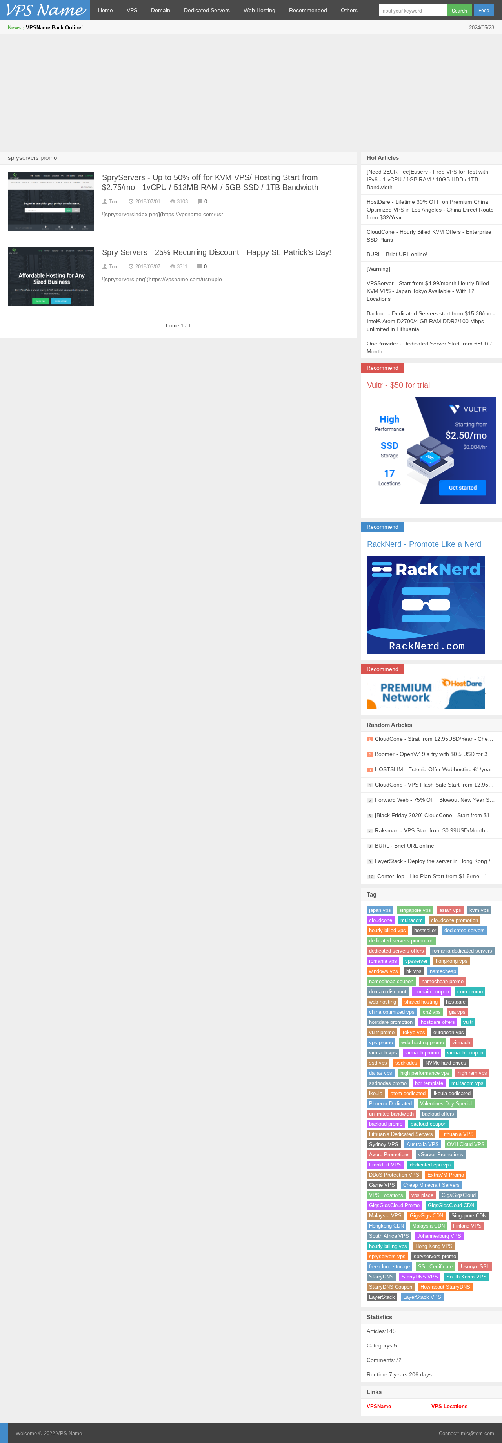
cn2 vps (432, 1012)
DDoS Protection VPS (394, 1175)
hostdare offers (438, 1022)
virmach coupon (465, 1053)
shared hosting (421, 1002)
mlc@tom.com (477, 1433)
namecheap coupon (391, 981)
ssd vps (378, 1063)
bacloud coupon (428, 1124)
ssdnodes (406, 1063)
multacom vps (467, 1083)
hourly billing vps (388, 1246)
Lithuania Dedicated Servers (401, 1134)
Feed (483, 10)
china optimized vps (392, 1012)
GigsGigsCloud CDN (451, 1205)
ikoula (375, 1093)
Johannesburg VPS (439, 1236)
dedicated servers (464, 930)
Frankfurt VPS (385, 1165)
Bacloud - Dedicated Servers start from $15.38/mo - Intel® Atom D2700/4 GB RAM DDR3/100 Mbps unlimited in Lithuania (431, 321)
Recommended (308, 10)
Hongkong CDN (386, 1226)
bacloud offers (438, 1114)
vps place (422, 1195)
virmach (461, 1042)
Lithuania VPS (457, 1134)
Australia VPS (423, 1144)
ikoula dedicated (452, 1093)
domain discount (387, 992)
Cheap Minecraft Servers (431, 1185)
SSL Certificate (435, 1266)
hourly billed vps (387, 930)
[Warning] (378, 269)
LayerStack (382, 1297)
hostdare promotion (391, 1022)
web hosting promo (422, 1042)
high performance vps (424, 1073)
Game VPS (382, 1185)
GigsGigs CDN (426, 1216)
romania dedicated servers (462, 951)
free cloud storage (389, 1266)
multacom (411, 920)
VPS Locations (386, 1195)
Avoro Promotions (389, 1154)
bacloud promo (385, 1124)
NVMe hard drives (446, 1063)
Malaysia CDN (428, 1226)
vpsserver (416, 961)
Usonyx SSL (475, 1266)
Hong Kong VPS (434, 1246)
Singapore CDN (468, 1216)
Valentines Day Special (446, 1104)
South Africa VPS (389, 1236)
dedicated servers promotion (401, 941)
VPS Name (45, 10)
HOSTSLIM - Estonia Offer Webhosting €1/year (433, 769)
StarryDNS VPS (420, 1277)
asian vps (450, 910)
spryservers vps (387, 1256)
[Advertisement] (251, 93)
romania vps (383, 961)
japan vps (380, 910)
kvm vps (479, 910)
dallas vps (380, 1073)
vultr (468, 1022)
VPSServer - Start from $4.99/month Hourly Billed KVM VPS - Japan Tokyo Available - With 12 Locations (428, 291)
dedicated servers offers (396, 951)
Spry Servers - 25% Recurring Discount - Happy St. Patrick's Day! (216, 252)
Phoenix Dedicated (390, 1104)
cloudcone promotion (454, 920)
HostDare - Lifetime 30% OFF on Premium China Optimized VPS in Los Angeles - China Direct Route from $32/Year (430, 210)
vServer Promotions (440, 1154)
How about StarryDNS (445, 1287)
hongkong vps (451, 961)
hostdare (456, 1002)
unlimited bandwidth (391, 1114)
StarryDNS (381, 1277)
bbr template (429, 1083)
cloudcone (380, 920)
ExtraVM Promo (445, 1175)
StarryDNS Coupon (390, 1287)
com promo (470, 992)
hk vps (414, 971)
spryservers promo (435, 1256)
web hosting (382, 1002)
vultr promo (382, 1032)
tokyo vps (414, 1032)
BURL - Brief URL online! (397, 254)
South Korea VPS (466, 1277)
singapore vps (415, 910)
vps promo (381, 1042)
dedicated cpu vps (430, 1165)
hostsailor (425, 930)
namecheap (443, 971)
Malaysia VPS (385, 1216)
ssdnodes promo (388, 1083)
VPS (132, 10)
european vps (448, 1032)
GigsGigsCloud (459, 1195)
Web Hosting (259, 10)
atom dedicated (408, 1093)
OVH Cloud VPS (466, 1144)
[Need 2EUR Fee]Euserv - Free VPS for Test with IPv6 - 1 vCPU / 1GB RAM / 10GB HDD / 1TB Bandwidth (427, 179)
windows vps (383, 971)
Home (105, 10)
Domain (160, 10)
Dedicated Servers (207, 10)
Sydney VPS (383, 1144)
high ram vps (472, 1073)
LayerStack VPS (422, 1297)
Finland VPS (467, 1226)
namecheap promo (443, 981)
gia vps (457, 1012)
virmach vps (383, 1053)
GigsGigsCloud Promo (394, 1205)
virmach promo (422, 1053)
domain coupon (432, 992)
